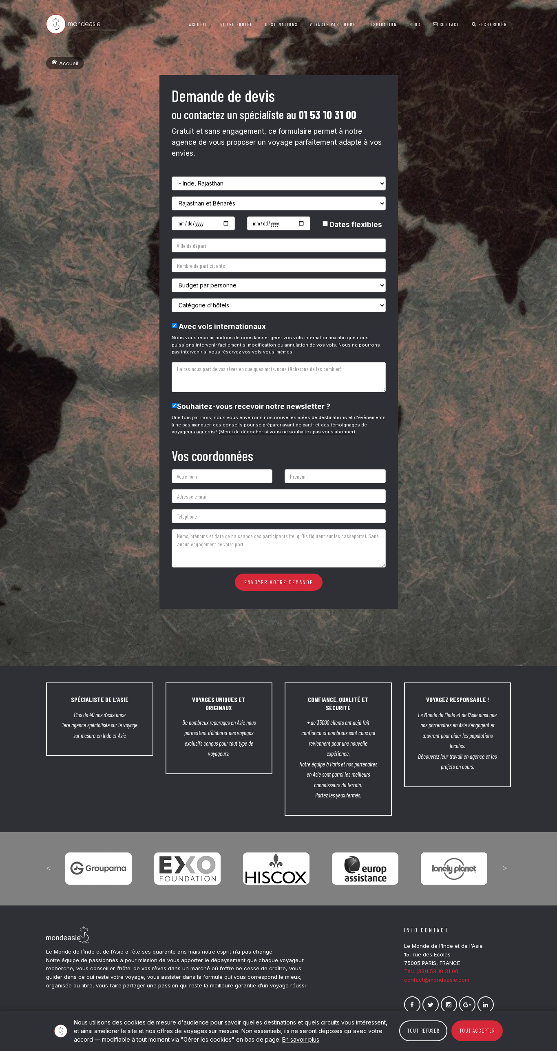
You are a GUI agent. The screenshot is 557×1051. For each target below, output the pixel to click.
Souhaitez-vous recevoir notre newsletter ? (253, 406)
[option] (98, 862)
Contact (449, 24)
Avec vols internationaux (221, 326)
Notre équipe (236, 24)
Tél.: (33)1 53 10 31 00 (431, 971)
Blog (415, 24)
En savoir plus (300, 1039)
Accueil (198, 24)
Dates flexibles (355, 225)
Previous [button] (48, 868)
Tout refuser (423, 1030)
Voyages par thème (333, 24)
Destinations (281, 24)
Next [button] (505, 868)
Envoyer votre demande (278, 581)
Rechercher (492, 24)
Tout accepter (477, 1030)
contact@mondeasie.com (436, 979)
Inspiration (382, 24)
